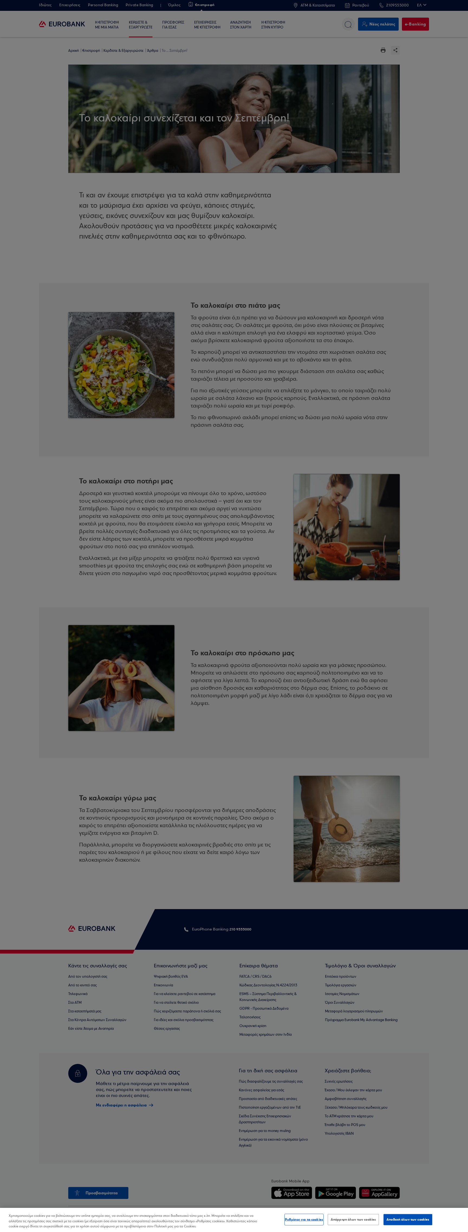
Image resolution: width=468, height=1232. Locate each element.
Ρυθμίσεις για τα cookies (304, 1219)
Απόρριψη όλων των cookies (353, 1219)
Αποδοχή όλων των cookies (407, 1219)
